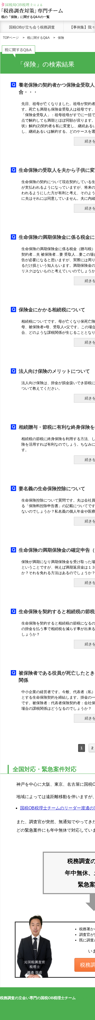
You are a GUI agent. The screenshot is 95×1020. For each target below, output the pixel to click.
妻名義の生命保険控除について (52, 488)
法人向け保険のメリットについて (54, 371)
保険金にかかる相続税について (52, 309)
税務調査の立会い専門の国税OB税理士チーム (38, 998)
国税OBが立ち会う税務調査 (32, 27)
